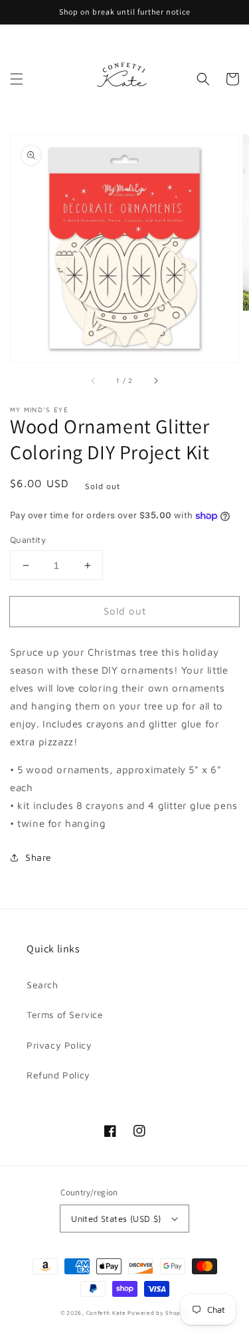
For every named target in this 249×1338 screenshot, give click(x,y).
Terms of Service (65, 1014)
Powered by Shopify (158, 1312)
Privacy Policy (59, 1045)
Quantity (28, 539)
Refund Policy (58, 1074)
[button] (16, 79)
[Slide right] (155, 381)
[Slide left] (93, 381)
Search (42, 984)
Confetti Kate (107, 1312)
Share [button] (38, 857)
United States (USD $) (116, 1218)
